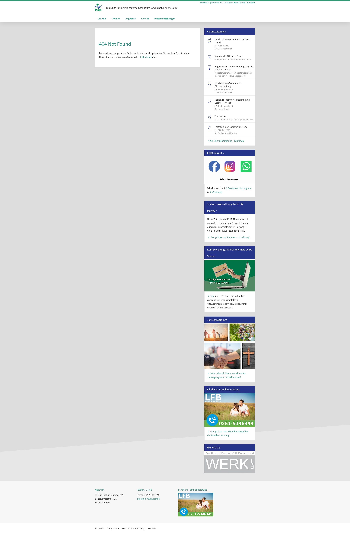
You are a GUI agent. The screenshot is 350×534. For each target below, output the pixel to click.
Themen (115, 18)
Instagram (245, 188)
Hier (212, 296)
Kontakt (251, 2)
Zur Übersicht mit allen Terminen (227, 140)
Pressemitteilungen (164, 18)
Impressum (216, 2)
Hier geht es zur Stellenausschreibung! (230, 237)
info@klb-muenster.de (148, 498)
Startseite (204, 2)
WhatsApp (217, 192)
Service (145, 18)
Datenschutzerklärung (234, 2)
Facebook (233, 188)
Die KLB (102, 18)
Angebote (131, 18)
